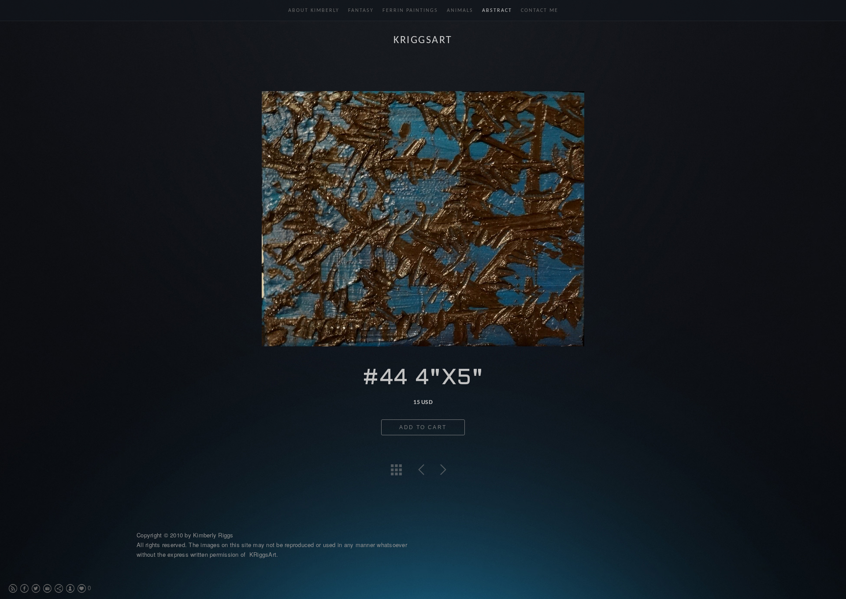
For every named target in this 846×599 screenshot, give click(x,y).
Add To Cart (422, 427)
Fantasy (361, 10)
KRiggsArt (423, 40)
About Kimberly (313, 10)
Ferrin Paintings (410, 10)
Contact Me (539, 10)
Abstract (497, 10)
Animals (460, 10)
